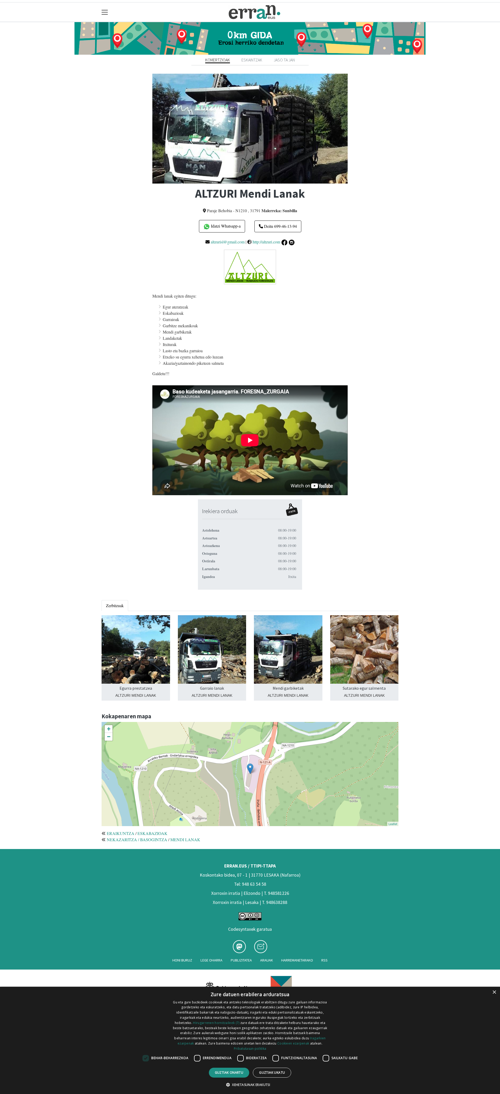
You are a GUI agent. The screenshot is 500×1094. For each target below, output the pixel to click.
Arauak (266, 960)
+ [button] (108, 729)
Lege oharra (211, 960)
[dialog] (250, 1040)
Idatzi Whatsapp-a (225, 226)
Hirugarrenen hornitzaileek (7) (216, 1023)
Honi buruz (182, 960)
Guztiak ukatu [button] (272, 1072)
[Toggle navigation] (104, 12)
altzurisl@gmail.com (228, 241)
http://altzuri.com (266, 241)
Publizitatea (241, 960)
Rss (324, 960)
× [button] (494, 992)
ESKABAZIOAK (152, 833)
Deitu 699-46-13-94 (280, 226)
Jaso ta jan (284, 59)
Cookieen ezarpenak (293, 1043)
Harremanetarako (297, 960)
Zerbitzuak (115, 605)
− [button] (108, 736)
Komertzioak (217, 59)
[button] (250, 1085)
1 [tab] (250, 176)
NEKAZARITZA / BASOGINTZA (137, 839)
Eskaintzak (251, 59)
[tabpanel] (250, 128)
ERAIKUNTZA (120, 833)
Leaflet (393, 824)
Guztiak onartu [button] (229, 1072)
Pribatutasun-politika (250, 1048)
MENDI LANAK (185, 839)
